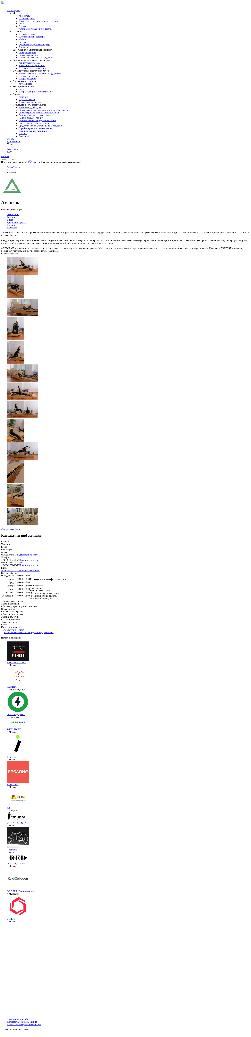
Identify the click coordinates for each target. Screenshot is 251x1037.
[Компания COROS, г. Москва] (18, 916)
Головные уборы (27, 18)
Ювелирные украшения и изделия (35, 29)
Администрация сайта (18, 1019)
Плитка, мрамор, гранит (31, 118)
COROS (11, 919)
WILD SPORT (14, 729)
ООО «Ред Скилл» (16, 863)
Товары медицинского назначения (36, 91)
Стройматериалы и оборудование (35, 128)
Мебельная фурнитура (30, 107)
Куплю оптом (13, 141)
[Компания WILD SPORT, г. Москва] (18, 726)
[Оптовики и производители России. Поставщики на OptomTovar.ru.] (14, 5)
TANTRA (12, 687)
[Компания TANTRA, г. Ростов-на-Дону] (18, 684)
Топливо (23, 133)
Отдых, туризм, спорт (29, 76)
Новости (11, 225)
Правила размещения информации (24, 1024)
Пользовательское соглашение (22, 1022)
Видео (10, 220)
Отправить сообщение (11, 570)
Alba (9, 808)
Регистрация (13, 149)
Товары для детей (27, 78)
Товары (10, 139)
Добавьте (32, 162)
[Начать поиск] (30, 160)
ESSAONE (12, 784)
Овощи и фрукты (27, 52)
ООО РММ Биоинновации (20, 891)
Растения (23, 97)
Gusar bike (12, 849)
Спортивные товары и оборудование (22, 632)
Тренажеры (47, 632)
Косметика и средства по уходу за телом (38, 21)
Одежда (22, 26)
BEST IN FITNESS (16, 662)
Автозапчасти (25, 84)
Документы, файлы (16, 222)
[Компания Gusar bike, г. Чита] (18, 847)
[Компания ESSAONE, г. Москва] (18, 782)
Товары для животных (30, 102)
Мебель (22, 39)
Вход (9, 151)
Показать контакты (29, 554)
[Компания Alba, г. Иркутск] (18, 805)
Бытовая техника (27, 34)
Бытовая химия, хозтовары (32, 36)
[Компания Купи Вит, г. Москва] (18, 754)
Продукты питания (28, 55)
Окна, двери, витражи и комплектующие (39, 112)
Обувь (22, 23)
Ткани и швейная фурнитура (33, 131)
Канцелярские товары (29, 63)
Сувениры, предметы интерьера (34, 44)
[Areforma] (12, 195)
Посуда (22, 42)
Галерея (11, 217)
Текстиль (23, 47)
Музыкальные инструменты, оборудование (40, 73)
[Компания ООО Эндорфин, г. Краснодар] (18, 712)
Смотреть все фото (10, 529)
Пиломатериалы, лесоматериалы (35, 115)
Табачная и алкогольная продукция (36, 57)
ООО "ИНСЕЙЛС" (16, 823)
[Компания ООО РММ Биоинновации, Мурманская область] (18, 888)
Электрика (24, 136)
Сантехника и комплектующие (34, 123)
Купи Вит (12, 757)
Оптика (22, 89)
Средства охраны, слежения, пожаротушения (41, 125)
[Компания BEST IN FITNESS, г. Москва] (18, 660)
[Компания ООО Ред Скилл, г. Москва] (18, 861)
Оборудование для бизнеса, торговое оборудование (44, 110)
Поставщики (13, 10)
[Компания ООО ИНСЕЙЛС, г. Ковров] (18, 820)
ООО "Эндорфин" (16, 714)
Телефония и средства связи (32, 68)
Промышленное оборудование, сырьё (37, 120)
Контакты (12, 227)
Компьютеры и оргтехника (32, 65)
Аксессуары (25, 16)
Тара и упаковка (27, 99)
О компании (13, 214)
